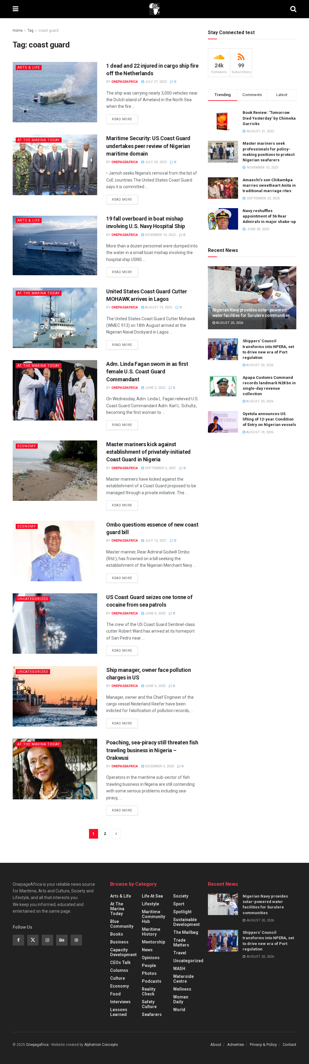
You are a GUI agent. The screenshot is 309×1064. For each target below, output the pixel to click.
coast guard (48, 30)
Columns (119, 970)
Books (116, 934)
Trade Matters (181, 942)
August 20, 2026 (229, 323)
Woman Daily (180, 999)
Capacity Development (123, 952)
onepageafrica (124, 82)
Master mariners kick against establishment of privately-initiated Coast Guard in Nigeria (148, 452)
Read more (122, 119)
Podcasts (151, 981)
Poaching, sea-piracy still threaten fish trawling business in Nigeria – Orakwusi (152, 750)
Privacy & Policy (263, 1044)
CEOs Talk (120, 962)
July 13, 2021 (155, 541)
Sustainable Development (186, 922)
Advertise (235, 1044)
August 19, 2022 (158, 307)
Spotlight (182, 911)
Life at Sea (152, 896)
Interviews (120, 1001)
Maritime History (151, 932)
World (179, 1009)
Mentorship (153, 942)
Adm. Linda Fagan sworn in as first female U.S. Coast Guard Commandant (147, 371)
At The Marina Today (39, 140)
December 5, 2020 (159, 766)
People (149, 965)
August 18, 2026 (259, 432)
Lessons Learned (118, 1012)
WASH (179, 968)
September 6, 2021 (160, 468)
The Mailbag (185, 932)
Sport (178, 903)
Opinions (151, 957)
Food (115, 993)
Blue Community (121, 924)
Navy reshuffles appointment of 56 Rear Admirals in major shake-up (269, 216)
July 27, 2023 (155, 82)
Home (18, 30)
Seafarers (152, 1014)
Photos (149, 973)
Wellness (182, 989)
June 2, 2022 (154, 388)
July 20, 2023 (155, 162)
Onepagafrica (37, 1045)
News (147, 949)
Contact (289, 1044)
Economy (27, 446)
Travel (179, 952)
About (215, 1044)
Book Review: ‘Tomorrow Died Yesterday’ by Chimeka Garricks (269, 118)
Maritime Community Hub (153, 916)
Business (119, 942)
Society (180, 896)
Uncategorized (33, 599)
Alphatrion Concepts (101, 1045)
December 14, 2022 (160, 235)
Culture (117, 978)
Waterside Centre (183, 979)
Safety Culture (149, 1004)
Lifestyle (150, 903)
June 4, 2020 (154, 613)
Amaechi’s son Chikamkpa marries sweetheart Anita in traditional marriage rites (269, 185)
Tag (30, 30)
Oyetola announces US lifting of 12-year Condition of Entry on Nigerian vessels (269, 419)
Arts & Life (29, 67)
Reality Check (148, 991)
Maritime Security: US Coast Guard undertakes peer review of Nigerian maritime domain (148, 145)
